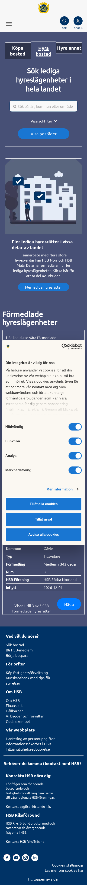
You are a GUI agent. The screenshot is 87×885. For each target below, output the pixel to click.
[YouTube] (17, 859)
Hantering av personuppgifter (30, 738)
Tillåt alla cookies (44, 504)
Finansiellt (14, 705)
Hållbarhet (14, 710)
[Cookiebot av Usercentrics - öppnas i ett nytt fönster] (62, 346)
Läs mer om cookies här (64, 870)
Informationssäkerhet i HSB (28, 743)
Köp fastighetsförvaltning (27, 672)
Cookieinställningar (68, 865)
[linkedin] (34, 859)
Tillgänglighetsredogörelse (28, 749)
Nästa (69, 604)
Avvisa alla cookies (43, 534)
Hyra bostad (43, 51)
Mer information (59, 489)
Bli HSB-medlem (19, 649)
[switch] (75, 441)
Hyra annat (69, 48)
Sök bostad (15, 644)
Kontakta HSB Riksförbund (25, 841)
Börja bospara (17, 655)
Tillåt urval (43, 519)
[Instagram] (26, 859)
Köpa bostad (17, 51)
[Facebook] (7, 859)
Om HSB (13, 700)
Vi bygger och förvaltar (25, 716)
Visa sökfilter (41, 121)
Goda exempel (18, 721)
